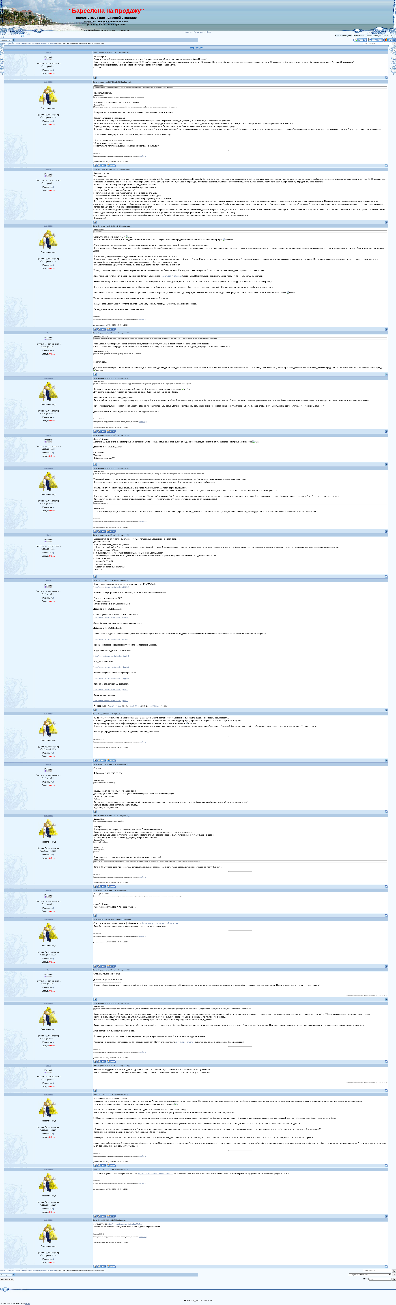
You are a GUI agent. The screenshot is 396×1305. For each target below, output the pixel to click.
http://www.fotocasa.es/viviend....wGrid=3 (111, 587)
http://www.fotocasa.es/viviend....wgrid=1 (111, 639)
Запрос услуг (62, 43)
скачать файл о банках (171, 275)
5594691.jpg (155, 705)
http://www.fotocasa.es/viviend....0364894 (125, 1223)
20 (127, 1169)
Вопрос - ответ (31, 43)
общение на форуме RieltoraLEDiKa (12, 43)
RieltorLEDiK (48, 82)
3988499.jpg (135, 705)
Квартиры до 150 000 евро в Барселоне (160, 923)
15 (132, 919)
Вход (209, 32)
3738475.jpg (115, 705)
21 (127, 1220)
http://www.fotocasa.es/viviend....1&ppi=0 (111, 656)
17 (129, 1003)
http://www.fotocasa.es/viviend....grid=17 (110, 700)
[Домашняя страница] (111, 165)
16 (129, 970)
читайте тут (142, 156)
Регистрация (199, 32)
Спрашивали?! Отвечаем (47, 43)
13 (128, 816)
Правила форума (373, 35)
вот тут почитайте (184, 1041)
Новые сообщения (343, 35)
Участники (359, 35)
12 (128, 764)
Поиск (386, 35)
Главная (188, 32)
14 (128, 890)
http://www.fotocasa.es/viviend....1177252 (155, 1173)
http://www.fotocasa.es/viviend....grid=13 (110, 689)
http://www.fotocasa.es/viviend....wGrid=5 (111, 617)
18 (129, 1065)
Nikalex (48, 52)
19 (127, 1094)
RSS (393, 35)
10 (127, 580)
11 (127, 714)
